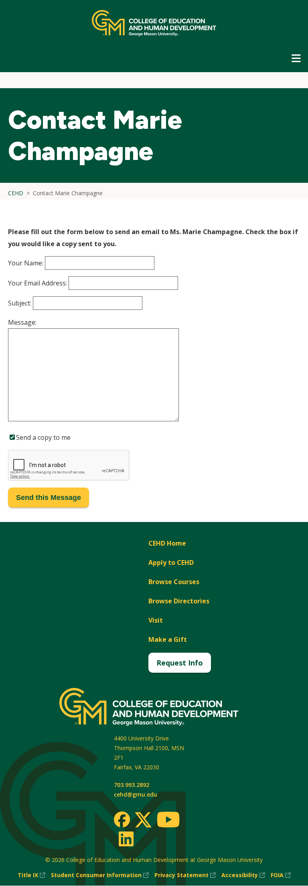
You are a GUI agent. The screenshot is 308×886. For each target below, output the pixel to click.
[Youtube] (168, 820)
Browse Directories (178, 601)
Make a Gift (167, 639)
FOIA (281, 875)
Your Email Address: (37, 283)
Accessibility (243, 875)
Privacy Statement (185, 875)
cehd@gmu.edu (135, 794)
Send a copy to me (43, 437)
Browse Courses (173, 581)
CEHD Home (167, 543)
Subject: (19, 303)
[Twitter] (143, 820)
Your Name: (25, 263)
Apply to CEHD (171, 562)
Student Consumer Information (100, 875)
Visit (155, 620)
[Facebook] (122, 819)
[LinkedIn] (126, 838)
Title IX (31, 875)
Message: (22, 322)
